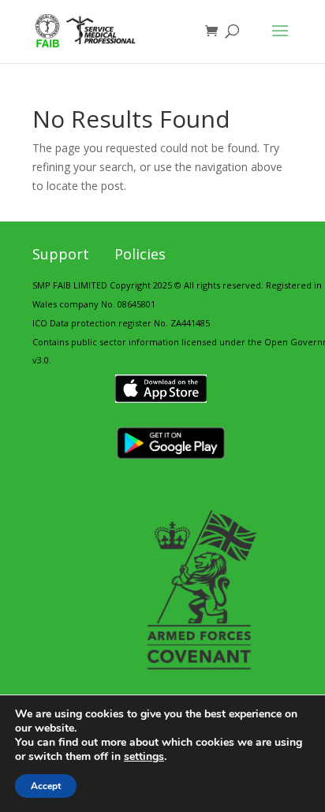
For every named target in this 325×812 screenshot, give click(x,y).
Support (60, 253)
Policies (140, 253)
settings (144, 757)
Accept (46, 786)
